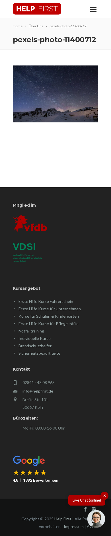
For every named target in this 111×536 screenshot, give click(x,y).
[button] (96, 520)
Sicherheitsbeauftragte (39, 353)
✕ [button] (104, 495)
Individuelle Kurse (34, 338)
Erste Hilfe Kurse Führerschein (45, 301)
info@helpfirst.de (37, 391)
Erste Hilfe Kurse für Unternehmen (49, 308)
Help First (62, 518)
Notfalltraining (31, 330)
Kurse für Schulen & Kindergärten (48, 316)
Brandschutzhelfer (35, 345)
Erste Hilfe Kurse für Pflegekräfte (48, 323)
